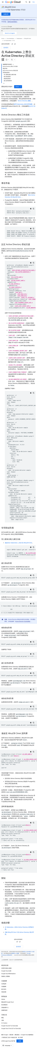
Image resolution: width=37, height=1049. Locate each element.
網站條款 (17, 1034)
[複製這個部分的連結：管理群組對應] (15, 528)
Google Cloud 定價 (6, 971)
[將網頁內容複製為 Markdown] (12, 59)
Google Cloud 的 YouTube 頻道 (9, 1025)
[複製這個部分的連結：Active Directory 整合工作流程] (31, 115)
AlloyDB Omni (10, 7)
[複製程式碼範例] (33, 208)
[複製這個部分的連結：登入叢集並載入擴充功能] (22, 539)
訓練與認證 (4, 1010)
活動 (2, 1020)
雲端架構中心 (5, 1007)
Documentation (10, 38)
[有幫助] (12, 44)
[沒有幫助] (15, 44)
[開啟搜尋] (26, 2)
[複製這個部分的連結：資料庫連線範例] (15, 807)
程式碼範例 (4, 1004)
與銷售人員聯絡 (5, 976)
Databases (19, 38)
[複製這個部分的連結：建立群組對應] (13, 563)
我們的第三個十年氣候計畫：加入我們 (12, 1037)
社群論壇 (3, 983)
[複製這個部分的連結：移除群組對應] (13, 628)
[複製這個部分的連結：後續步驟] (11, 923)
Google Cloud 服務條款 (27, 1034)
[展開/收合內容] (13, 64)
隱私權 (11, 1034)
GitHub (3, 999)
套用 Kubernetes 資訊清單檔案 (23, 104)
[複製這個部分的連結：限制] (7, 878)
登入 (34, 2)
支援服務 (3, 986)
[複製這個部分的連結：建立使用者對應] (15, 663)
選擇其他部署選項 (12, 21)
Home (2, 38)
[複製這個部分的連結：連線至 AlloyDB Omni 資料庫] (29, 734)
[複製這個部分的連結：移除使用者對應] (15, 699)
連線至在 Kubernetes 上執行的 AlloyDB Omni (18, 543)
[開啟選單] (2, 2)
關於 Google (4, 1034)
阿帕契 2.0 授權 (15, 953)
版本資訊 (3, 989)
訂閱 (19, 1041)
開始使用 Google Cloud (7, 1002)
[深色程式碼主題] (30, 208)
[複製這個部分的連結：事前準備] (11, 183)
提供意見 (6, 47)
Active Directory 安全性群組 (22, 621)
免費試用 (5, 14)
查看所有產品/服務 (6, 968)
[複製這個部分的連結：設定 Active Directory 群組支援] (31, 245)
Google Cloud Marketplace (8, 973)
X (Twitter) (4, 1023)
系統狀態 (3, 992)
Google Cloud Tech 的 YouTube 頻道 (11, 1028)
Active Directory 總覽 (24, 101)
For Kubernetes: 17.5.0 (16, 10)
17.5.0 (18, 86)
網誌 (2, 1017)
